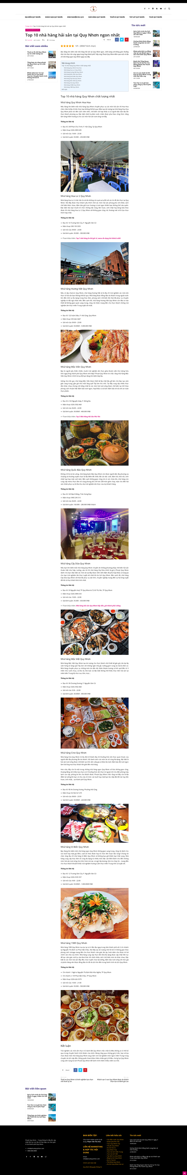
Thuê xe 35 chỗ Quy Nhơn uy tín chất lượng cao (36, 53)
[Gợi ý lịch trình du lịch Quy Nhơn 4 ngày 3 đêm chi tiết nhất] (52, 1097)
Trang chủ (28, 26)
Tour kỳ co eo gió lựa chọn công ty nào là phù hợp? (36, 1106)
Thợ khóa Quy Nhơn (113, 1162)
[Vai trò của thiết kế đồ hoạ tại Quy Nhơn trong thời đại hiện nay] (156, 75)
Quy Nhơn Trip (112, 1150)
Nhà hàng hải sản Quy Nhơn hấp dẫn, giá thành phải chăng (98, 606)
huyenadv (29, 40)
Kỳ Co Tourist (111, 1160)
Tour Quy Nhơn (155, 17)
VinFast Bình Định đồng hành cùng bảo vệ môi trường (142, 42)
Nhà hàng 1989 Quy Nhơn (71, 87)
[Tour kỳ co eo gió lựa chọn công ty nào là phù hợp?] (52, 1107)
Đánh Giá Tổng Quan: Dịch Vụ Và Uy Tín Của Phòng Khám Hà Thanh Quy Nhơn (141, 63)
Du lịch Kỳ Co (111, 1148)
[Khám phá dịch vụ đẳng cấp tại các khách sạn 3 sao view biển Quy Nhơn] (156, 53)
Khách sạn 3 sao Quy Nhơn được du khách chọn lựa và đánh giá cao (113, 1080)
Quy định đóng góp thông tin (92, 1167)
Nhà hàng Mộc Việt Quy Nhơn (72, 81)
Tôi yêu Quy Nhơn (113, 1146)
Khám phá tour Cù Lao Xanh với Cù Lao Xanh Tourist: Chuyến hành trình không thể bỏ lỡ (37, 75)
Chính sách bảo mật (89, 1163)
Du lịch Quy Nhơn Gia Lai (115, 1164)
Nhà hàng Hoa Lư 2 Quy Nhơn (73, 70)
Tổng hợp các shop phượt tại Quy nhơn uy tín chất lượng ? (36, 64)
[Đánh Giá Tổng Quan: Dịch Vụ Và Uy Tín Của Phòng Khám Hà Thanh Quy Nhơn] (156, 63)
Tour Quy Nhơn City (113, 1144)
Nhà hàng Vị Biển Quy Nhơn (72, 85)
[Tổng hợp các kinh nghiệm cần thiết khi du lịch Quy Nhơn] (52, 1118)
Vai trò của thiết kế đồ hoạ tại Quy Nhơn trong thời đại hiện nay (142, 74)
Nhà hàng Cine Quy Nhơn (71, 83)
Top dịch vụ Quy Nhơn (114, 1156)
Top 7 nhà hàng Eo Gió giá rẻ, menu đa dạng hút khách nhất (98, 238)
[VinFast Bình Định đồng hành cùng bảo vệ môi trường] (156, 43)
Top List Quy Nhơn (136, 17)
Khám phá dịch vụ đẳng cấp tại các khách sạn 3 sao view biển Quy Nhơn (142, 52)
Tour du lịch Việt (112, 1154)
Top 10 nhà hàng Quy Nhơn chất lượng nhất (76, 66)
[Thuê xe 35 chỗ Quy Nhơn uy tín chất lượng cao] (52, 54)
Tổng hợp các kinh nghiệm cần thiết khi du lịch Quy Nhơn (37, 1117)
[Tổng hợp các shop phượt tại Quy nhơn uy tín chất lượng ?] (52, 65)
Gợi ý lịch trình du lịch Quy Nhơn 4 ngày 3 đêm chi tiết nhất (37, 1096)
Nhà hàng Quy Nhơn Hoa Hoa (72, 68)
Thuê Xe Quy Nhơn (117, 17)
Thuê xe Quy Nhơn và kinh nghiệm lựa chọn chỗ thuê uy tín (77, 1080)
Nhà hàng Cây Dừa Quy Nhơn (72, 78)
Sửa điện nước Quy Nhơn (115, 1139)
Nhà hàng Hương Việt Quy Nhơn (73, 72)
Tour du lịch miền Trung (115, 1152)
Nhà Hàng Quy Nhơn (96, 17)
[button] (169, 8)
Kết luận (64, 89)
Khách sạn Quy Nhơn (54, 17)
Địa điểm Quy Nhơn (33, 17)
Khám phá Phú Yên (113, 1142)
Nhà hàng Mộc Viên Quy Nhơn (73, 74)
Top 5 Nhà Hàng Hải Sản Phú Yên (88, 416)
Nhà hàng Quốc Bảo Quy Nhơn (73, 76)
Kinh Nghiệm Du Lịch (75, 17)
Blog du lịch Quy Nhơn (114, 1158)
